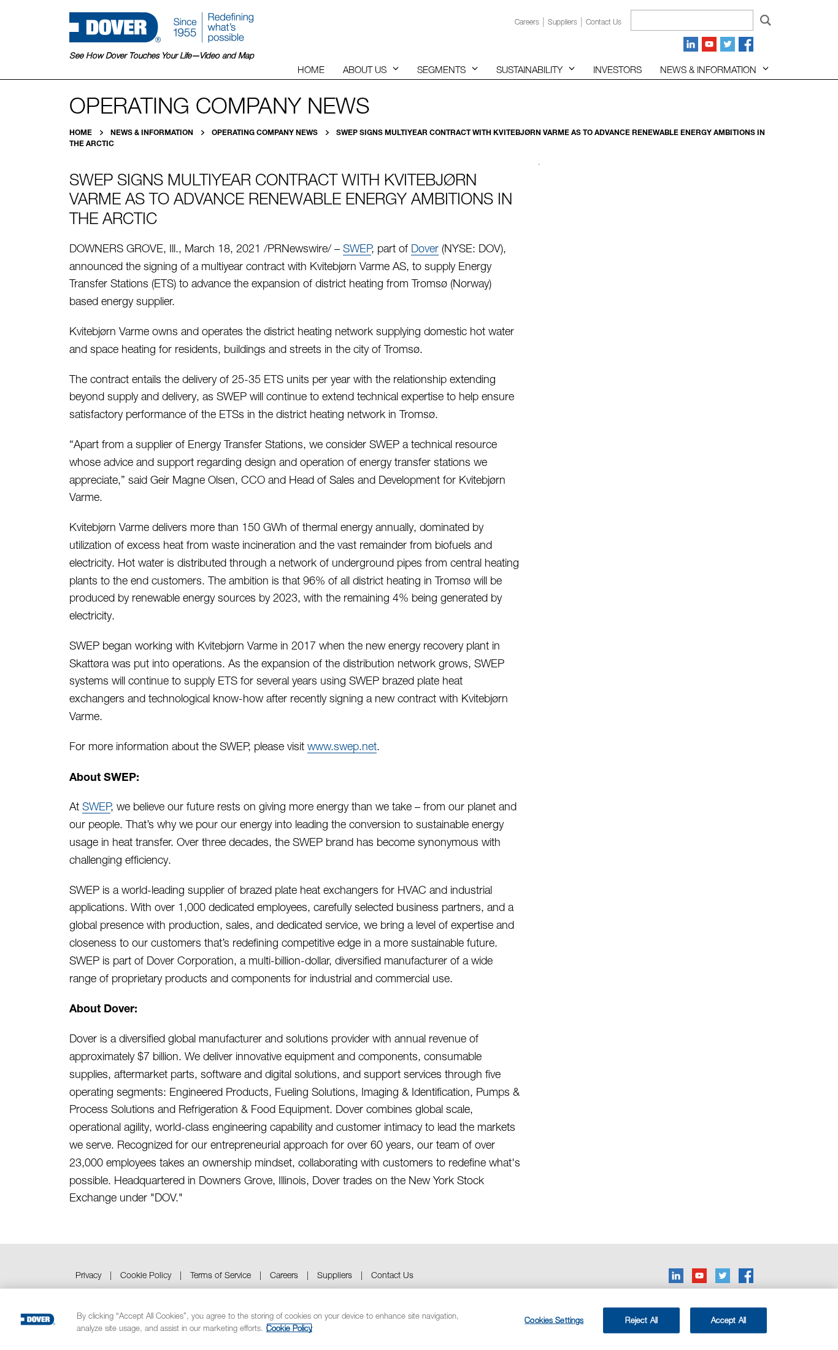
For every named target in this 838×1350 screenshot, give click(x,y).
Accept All (728, 1320)
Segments (441, 69)
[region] (419, 1319)
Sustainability (529, 69)
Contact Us (392, 1275)
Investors (617, 69)
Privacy (88, 1275)
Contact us (603, 21)
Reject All (641, 1320)
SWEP (357, 248)
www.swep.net (342, 746)
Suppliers (562, 21)
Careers (527, 21)
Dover (425, 248)
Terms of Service (220, 1275)
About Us (364, 69)
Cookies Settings (554, 1320)
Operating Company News (266, 132)
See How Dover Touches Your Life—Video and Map (161, 55)
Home (311, 69)
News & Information (708, 69)
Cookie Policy (145, 1275)
